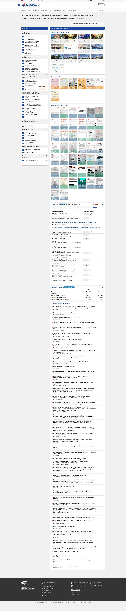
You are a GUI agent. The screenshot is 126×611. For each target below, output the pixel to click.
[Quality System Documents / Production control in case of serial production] (99, 135)
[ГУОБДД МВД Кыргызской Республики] (57, 58)
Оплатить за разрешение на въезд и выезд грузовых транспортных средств (32, 108)
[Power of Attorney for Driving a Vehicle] (99, 159)
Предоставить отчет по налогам (31, 160)
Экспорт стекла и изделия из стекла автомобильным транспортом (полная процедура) (63, 18)
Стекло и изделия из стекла (34, 18)
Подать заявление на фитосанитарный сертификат (30, 81)
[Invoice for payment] (73, 183)
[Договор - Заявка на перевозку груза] (55, 159)
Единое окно (74, 592)
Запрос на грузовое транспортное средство (31, 97)
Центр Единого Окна (46, 10)
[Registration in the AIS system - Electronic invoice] (82, 183)
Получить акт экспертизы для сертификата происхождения (30, 44)
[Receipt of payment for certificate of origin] (90, 135)
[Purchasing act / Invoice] (73, 112)
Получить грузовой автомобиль (31, 114)
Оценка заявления (28, 63)
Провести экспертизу (29, 39)
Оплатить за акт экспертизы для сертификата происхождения (31, 42)
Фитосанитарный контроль (30, 140)
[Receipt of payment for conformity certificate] (64, 147)
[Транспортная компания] (70, 48)
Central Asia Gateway (74, 10)
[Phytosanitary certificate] (64, 183)
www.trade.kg (47, 592)
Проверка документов (29, 135)
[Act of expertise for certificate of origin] (64, 112)
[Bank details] (99, 147)
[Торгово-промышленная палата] (57, 38)
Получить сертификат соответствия (32, 71)
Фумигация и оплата (29, 89)
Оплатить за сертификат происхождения (29, 50)
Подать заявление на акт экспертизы (32, 36)
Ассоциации (57, 10)
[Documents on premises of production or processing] (55, 124)
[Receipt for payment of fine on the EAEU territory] (55, 183)
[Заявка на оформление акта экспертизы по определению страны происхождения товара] (55, 112)
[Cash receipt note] (90, 183)
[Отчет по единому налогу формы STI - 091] (64, 194)
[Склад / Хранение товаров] (97, 38)
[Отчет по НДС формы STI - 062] (99, 183)
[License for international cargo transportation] (73, 159)
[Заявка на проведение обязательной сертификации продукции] (55, 147)
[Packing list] (90, 147)
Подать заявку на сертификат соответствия (30, 61)
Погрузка (26, 117)
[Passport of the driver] (90, 159)
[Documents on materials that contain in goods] (82, 112)
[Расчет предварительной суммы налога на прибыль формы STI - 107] (55, 194)
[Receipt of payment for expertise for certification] (73, 147)
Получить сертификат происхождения (29, 52)
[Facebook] (42, 595)
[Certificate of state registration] (99, 112)
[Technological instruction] (73, 124)
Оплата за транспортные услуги (31, 152)
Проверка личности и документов (31, 138)
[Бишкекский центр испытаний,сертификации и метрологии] (84, 38)
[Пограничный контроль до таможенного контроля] (70, 58)
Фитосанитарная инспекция (30, 83)
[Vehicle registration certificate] (82, 159)
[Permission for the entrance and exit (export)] (99, 171)
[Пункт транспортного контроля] (97, 48)
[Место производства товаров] (70, 38)
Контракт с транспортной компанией (32, 99)
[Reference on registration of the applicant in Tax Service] (90, 112)
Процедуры (36, 10)
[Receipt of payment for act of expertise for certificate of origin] (99, 124)
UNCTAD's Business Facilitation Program (71, 602)
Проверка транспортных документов (32, 133)
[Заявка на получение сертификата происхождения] (55, 135)
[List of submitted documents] (55, 171)
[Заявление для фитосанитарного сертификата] (82, 147)
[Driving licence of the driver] (90, 171)
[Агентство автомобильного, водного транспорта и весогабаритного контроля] (84, 48)
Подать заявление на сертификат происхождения (31, 47)
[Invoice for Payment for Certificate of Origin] (82, 135)
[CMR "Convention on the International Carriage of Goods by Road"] (73, 171)
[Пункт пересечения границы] (84, 58)
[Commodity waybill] (82, 171)
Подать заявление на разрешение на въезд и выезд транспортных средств (32, 105)
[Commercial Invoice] (64, 135)
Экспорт (24, 18)
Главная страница (26, 10)
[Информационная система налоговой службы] (57, 68)
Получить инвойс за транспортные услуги (32, 150)
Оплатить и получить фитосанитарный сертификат (30, 126)
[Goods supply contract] (64, 124)
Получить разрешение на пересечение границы (30, 143)
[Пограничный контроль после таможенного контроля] (97, 58)
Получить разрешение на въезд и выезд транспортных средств (31, 111)
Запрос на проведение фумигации (29, 86)
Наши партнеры (75, 589)
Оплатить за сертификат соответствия (29, 66)
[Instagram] (45, 595)
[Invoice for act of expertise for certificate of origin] (90, 124)
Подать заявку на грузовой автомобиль (30, 102)
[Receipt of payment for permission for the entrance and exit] (64, 171)
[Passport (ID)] (73, 135)
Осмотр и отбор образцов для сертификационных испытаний (31, 69)
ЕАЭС (64, 10)
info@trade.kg (47, 590)
